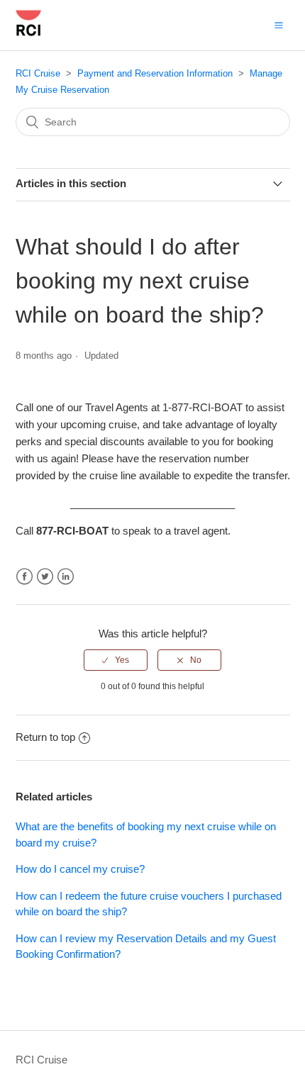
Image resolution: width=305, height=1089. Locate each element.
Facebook (24, 577)
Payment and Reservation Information (155, 73)
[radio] (116, 660)
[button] (278, 25)
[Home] (28, 32)
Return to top (45, 737)
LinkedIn (65, 577)
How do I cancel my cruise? (80, 869)
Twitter (45, 577)
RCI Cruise (38, 73)
